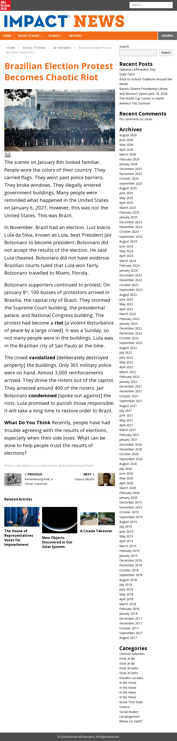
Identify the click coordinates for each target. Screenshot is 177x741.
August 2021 (128, 406)
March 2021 (127, 430)
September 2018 (130, 575)
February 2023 (129, 319)
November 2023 (130, 280)
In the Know (127, 683)
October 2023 (129, 285)
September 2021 (130, 401)
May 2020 (126, 478)
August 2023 (128, 295)
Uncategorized (129, 716)
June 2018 (126, 589)
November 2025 (130, 174)
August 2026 (128, 135)
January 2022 (128, 382)
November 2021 (130, 391)
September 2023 (130, 290)
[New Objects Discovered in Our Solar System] (59, 520)
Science (54, 36)
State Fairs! (127, 74)
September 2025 (130, 183)
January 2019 (128, 556)
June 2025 (126, 193)
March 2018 (127, 604)
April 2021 (126, 425)
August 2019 (128, 522)
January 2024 (128, 270)
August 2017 (128, 638)
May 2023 (126, 304)
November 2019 (130, 507)
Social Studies (28, 36)
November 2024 (130, 227)
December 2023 (130, 275)
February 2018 (129, 609)
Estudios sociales (131, 678)
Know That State (131, 702)
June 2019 (126, 531)
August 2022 (128, 348)
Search (124, 46)
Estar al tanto (128, 668)
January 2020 (128, 498)
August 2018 (128, 580)
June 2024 (126, 246)
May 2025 (126, 198)
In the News (127, 692)
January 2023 (128, 323)
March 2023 (127, 314)
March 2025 (127, 208)
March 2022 (127, 372)
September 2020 (130, 459)
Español (167, 36)
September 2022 (130, 343)
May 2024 (126, 251)
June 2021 (126, 415)
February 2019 (129, 551)
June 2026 (126, 140)
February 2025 (129, 212)
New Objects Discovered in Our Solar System (57, 542)
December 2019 (130, 502)
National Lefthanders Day (137, 69)
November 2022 (130, 333)
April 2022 (126, 367)
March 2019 (127, 546)
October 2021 (129, 396)
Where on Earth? (130, 721)
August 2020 (128, 464)
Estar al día (127, 658)
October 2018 (129, 570)
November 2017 (130, 623)
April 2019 (126, 541)
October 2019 (129, 512)
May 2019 (126, 536)
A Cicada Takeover (96, 531)
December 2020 (130, 444)
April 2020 (126, 483)
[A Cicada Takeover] (97, 517)
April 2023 (126, 309)
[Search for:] (151, 5)
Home (7, 36)
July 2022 (125, 352)
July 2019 (125, 526)
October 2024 (129, 232)
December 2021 (130, 386)
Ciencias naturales (132, 654)
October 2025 (129, 178)
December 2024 (130, 222)
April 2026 (126, 149)
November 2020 (130, 449)
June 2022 (126, 357)
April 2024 (126, 256)
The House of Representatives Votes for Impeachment (18, 538)
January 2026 (128, 164)
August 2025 (128, 188)
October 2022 (129, 338)
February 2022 (129, 377)
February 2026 (129, 159)
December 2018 (130, 560)
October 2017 (129, 628)
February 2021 (129, 435)
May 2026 (126, 144)
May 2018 (126, 594)
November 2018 (130, 565)
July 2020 (125, 469)
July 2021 (125, 410)
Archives (75, 36)
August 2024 (128, 241)
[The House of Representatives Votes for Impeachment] (22, 517)
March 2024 (127, 261)
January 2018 (128, 613)
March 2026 (127, 154)
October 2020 (129, 454)
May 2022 (126, 362)
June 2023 (126, 299)
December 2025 (130, 169)
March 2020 (127, 488)
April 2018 (126, 599)
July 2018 (125, 585)
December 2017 (130, 618)
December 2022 (130, 328)
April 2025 (126, 203)
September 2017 (130, 633)
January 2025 (128, 217)
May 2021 (126, 420)
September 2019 (130, 517)
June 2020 (126, 473)
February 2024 (129, 265)
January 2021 (128, 439)
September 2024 (130, 236)
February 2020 (129, 493)
